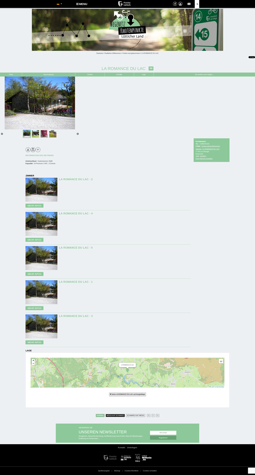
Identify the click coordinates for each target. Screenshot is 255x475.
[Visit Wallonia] (143, 457)
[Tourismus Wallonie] (126, 457)
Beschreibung (48, 74)
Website (208, 149)
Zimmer (90, 74)
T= (149, 415)
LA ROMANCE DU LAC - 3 (76, 316)
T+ (157, 415)
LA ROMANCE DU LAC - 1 (76, 281)
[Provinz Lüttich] (110, 457)
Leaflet (212, 387)
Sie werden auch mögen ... (204, 74)
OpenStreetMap (220, 387)
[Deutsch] (58, 4)
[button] (127, 370)
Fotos (11, 74)
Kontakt (119, 74)
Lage (144, 74)
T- (153, 415)
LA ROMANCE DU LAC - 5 (76, 247)
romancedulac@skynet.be (211, 146)
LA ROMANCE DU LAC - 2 (76, 179)
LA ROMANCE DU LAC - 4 (76, 213)
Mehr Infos (34, 205)
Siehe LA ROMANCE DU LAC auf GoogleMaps (128, 394)
